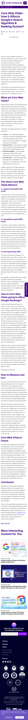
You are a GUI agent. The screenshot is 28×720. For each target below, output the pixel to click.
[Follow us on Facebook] (3, 662)
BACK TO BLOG (5, 523)
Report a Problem (7, 650)
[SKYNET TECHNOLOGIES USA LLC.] (11, 3)
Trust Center (6, 702)
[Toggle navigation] (25, 2)
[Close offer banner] (26, 284)
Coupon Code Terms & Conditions (17, 702)
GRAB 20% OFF (26, 290)
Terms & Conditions (8, 701)
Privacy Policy (16, 701)
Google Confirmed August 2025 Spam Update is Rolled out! (13, 561)
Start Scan (22, 634)
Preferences (9, 717)
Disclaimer (21, 701)
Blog (2, 7)
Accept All (19, 717)
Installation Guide (7, 652)
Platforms (5, 641)
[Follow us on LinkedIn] (8, 662)
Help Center (5, 654)
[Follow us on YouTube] (10, 662)
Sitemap (18, 704)
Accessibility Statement (11, 704)
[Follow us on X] (5, 662)
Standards (5, 644)
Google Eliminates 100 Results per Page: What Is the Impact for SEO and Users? (14, 587)
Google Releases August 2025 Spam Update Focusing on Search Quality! (12, 613)
